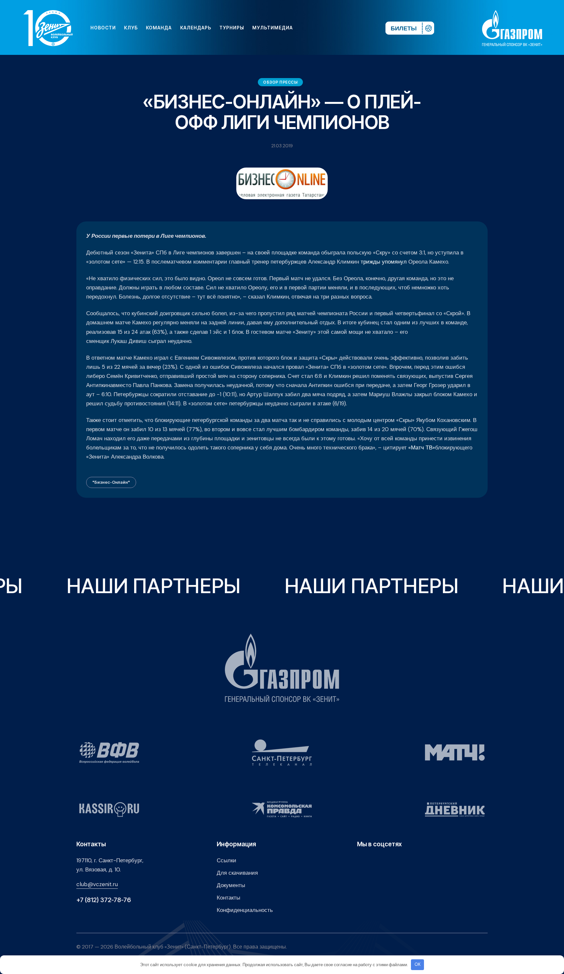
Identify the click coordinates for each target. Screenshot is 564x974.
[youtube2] (320, 27)
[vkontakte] (309, 27)
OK (418, 964)
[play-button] (330, 27)
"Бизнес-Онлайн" (111, 482)
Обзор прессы (280, 82)
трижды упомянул (384, 261)
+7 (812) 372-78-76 (103, 900)
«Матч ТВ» (421, 447)
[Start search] (361, 28)
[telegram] (340, 27)
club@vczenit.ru (97, 884)
